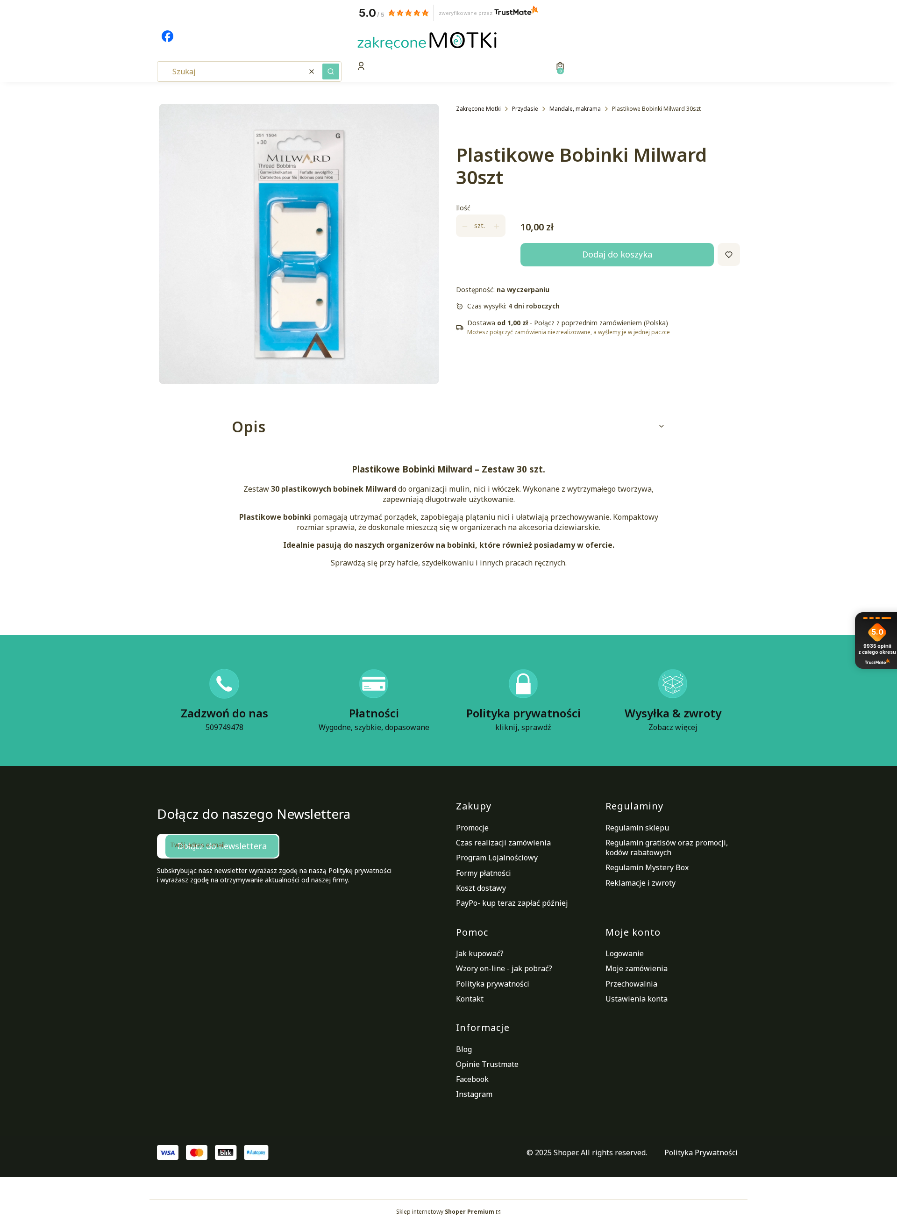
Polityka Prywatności (701, 1152)
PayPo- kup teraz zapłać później (512, 903)
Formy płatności (483, 873)
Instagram (474, 1094)
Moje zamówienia (636, 968)
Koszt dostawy (481, 888)
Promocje (472, 828)
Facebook (472, 1079)
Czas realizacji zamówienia (503, 842)
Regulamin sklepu (637, 828)
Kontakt (470, 999)
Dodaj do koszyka (617, 254)
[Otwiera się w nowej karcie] (167, 36)
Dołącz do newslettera (222, 846)
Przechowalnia (631, 984)
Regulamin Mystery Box (647, 867)
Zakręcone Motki (478, 109)
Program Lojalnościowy (497, 857)
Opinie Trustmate (487, 1064)
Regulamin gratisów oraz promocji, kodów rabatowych (666, 847)
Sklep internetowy (445, 1212)
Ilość (463, 208)
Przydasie (525, 109)
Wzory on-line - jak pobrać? (504, 968)
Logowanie (624, 953)
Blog (464, 1049)
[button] (330, 71)
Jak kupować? (480, 953)
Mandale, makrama (575, 109)
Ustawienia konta (636, 999)
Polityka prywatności (492, 984)
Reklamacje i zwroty (640, 883)
